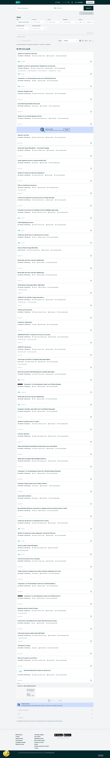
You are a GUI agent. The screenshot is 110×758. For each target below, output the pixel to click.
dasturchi (48, 705)
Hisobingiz (80, 2)
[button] (72, 2)
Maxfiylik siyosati (20, 744)
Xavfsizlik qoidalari (39, 734)
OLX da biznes (19, 740)
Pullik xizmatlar (19, 738)
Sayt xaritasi (37, 736)
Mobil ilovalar (19, 734)
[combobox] (35, 8)
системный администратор (26, 705)
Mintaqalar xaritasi (38, 738)
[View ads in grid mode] (82, 40)
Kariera (36, 744)
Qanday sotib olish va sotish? (41, 746)
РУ (65, 2)
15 (59, 700)
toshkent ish (43, 705)
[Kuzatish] (91, 61)
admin (58, 705)
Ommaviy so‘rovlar (39, 742)
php (51, 705)
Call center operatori (22, 44)
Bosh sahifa (18, 40)
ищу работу (54, 705)
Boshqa (48, 44)
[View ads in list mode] (80, 40)
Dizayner (42, 44)
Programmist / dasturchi (33, 44)
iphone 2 (60, 705)
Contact (36, 748)
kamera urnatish (34, 705)
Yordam (17, 736)
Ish (21, 40)
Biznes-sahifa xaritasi (39, 740)
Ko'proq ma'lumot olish (50, 752)
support (39, 705)
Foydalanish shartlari (21, 742)
